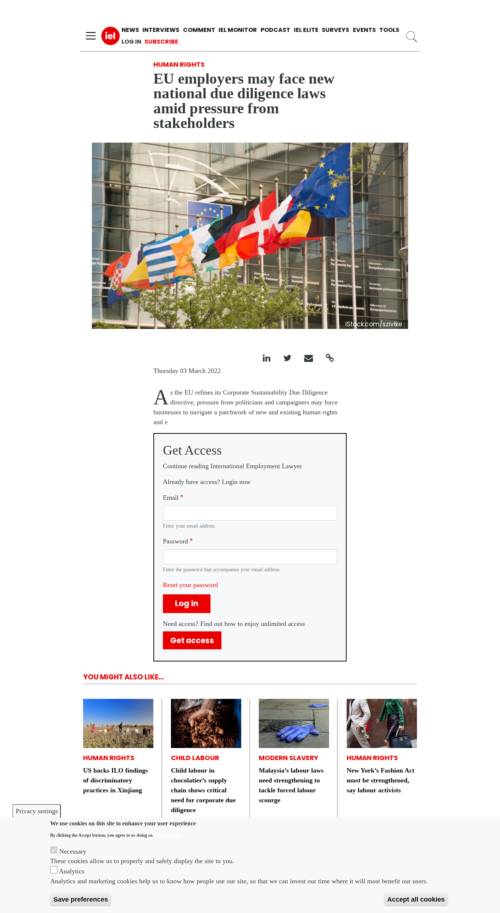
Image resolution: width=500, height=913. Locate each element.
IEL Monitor (238, 30)
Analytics (71, 871)
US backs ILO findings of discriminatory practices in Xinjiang (115, 780)
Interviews (160, 30)
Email (171, 497)
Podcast (275, 30)
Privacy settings (37, 811)
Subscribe (161, 41)
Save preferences (80, 899)
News (130, 30)
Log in (131, 41)
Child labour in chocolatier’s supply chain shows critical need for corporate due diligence (203, 790)
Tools (389, 30)
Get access (192, 640)
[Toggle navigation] (90, 36)
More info (168, 834)
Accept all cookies (416, 899)
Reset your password (190, 584)
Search (411, 36)
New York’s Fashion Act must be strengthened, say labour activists (380, 780)
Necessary (72, 851)
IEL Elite (306, 30)
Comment (199, 30)
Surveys (335, 30)
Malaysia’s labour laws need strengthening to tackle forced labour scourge (291, 785)
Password (175, 541)
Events (364, 30)
